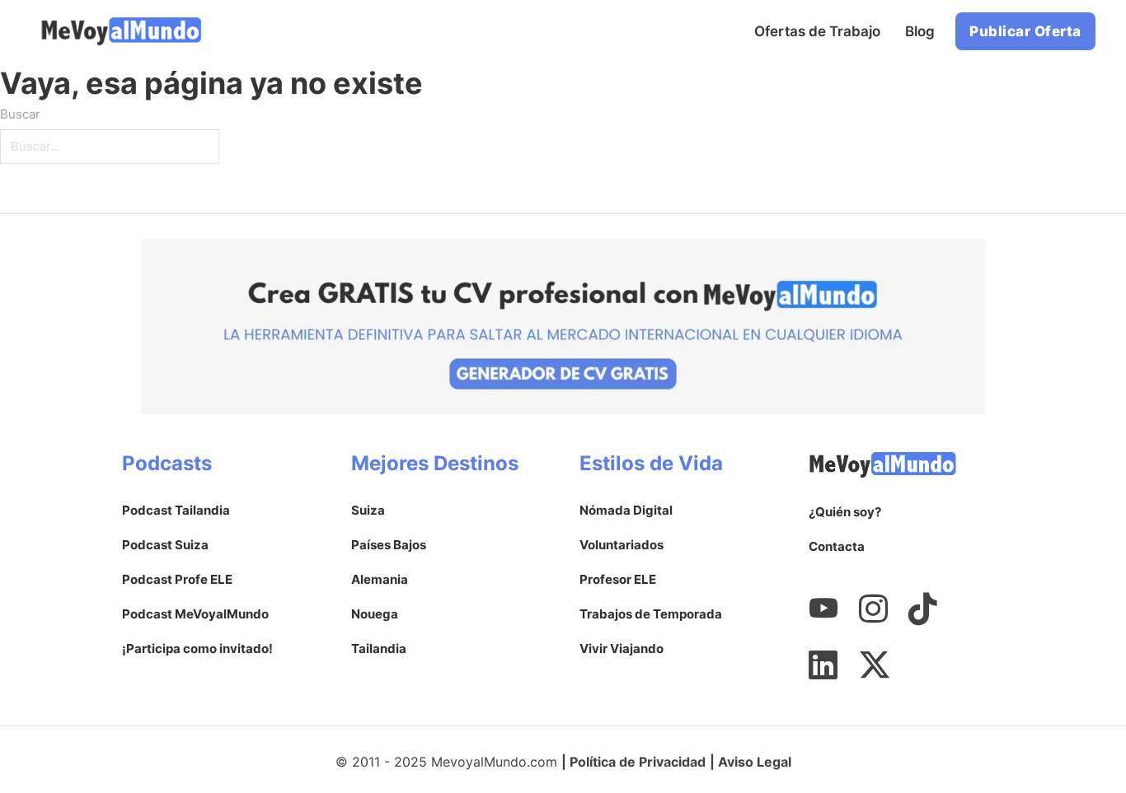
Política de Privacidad (638, 761)
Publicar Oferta (1025, 31)
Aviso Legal (754, 761)
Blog (920, 31)
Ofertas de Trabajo (817, 31)
